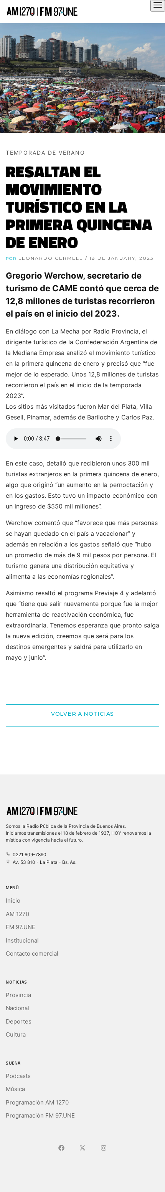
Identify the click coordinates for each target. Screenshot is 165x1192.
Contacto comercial (32, 953)
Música (15, 1089)
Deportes (18, 1021)
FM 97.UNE (20, 927)
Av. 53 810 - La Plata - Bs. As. (43, 862)
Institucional (22, 940)
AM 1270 (17, 914)
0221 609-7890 (28, 854)
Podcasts (18, 1076)
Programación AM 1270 (37, 1102)
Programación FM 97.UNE (40, 1115)
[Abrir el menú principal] (157, 6)
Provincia (18, 995)
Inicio (13, 900)
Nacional (17, 1008)
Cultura (16, 1034)
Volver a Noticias (82, 713)
